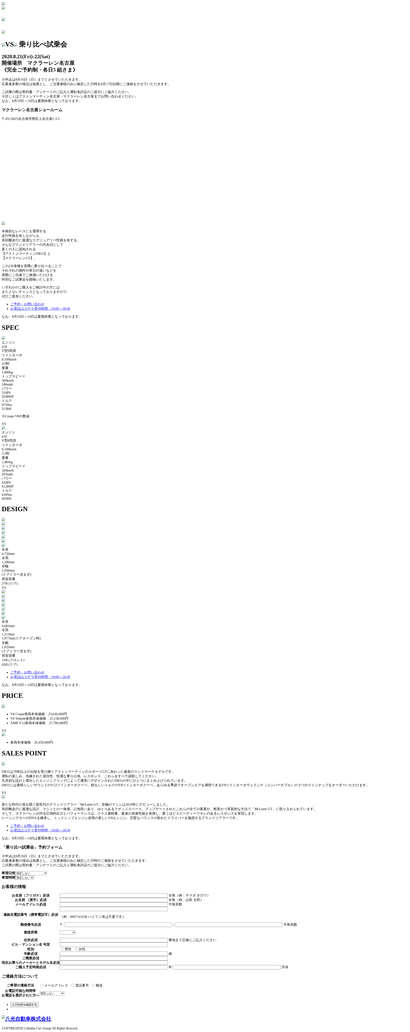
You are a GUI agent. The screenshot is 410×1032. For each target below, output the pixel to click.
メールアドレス (56, 985)
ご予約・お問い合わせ (27, 304)
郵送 (99, 985)
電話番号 (82, 985)
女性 (82, 949)
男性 (68, 949)
